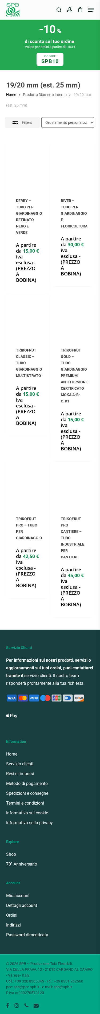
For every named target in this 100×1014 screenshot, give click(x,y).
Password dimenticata (27, 934)
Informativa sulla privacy (29, 822)
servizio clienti (37, 675)
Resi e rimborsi (20, 773)
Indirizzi (13, 925)
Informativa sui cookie (27, 812)
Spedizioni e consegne (27, 793)
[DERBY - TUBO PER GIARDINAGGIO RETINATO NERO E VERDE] (27, 166)
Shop (11, 854)
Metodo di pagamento (27, 783)
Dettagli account (21, 905)
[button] (91, 9)
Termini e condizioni (25, 803)
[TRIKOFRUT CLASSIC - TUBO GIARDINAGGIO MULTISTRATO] (27, 316)
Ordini (11, 915)
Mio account (18, 895)
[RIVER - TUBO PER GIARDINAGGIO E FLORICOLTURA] (72, 166)
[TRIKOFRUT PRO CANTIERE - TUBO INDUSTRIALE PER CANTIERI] (72, 484)
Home (11, 95)
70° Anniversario (21, 864)
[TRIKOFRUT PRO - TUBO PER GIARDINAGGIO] (27, 484)
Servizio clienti (19, 763)
